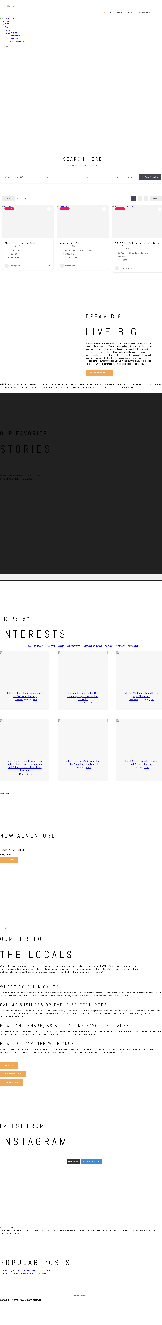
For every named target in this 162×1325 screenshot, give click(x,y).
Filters (9, 198)
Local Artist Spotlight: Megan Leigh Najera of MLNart (141, 762)
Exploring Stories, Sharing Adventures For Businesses (25, 1273)
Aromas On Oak (70, 243)
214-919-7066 (13, 254)
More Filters (131, 177)
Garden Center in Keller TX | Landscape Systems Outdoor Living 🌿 (82, 696)
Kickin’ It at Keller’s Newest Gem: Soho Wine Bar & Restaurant (83, 762)
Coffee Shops (70, 266)
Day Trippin (38, 646)
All (29, 646)
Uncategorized (15, 266)
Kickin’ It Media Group (21, 243)
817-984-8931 (123, 256)
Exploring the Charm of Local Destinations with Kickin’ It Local (28, 1270)
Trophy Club (133, 646)
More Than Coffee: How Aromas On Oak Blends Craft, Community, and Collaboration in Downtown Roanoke (25, 765)
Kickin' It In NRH (73, 646)
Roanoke (108, 646)
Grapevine (51, 646)
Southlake (120, 646)
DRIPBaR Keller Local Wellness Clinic (138, 244)
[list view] (139, 198)
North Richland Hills (93, 646)
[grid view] (133, 198)
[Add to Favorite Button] (49, 209)
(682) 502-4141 (68, 254)
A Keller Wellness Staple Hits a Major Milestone (141, 694)
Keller (61, 646)
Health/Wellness (126, 268)
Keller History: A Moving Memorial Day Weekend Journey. (25, 694)
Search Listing (151, 177)
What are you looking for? (14, 177)
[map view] (145, 198)
